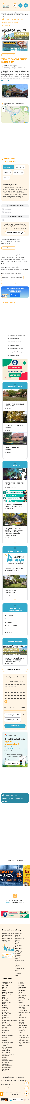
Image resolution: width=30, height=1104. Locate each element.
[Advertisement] (15, 319)
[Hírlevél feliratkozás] (1, 1094)
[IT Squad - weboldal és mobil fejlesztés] (26, 1099)
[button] (15, 114)
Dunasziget (10, 15)
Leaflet (26, 122)
